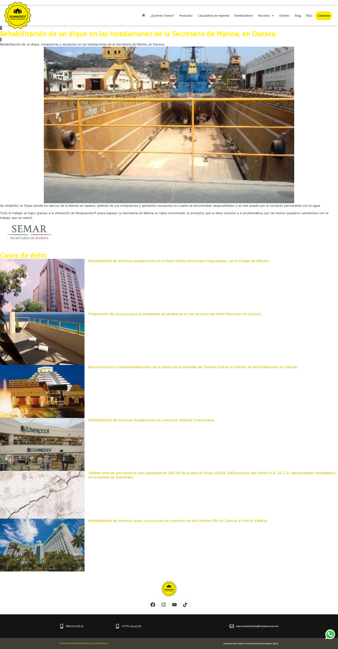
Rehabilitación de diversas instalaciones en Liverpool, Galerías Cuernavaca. (151, 420)
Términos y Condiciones (95, 643)
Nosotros (264, 15)
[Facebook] (153, 604)
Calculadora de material (213, 15)
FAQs (309, 15)
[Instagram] (164, 604)
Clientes (284, 15)
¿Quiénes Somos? (162, 15)
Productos (186, 15)
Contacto (324, 15)
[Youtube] (174, 604)
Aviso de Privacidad (69, 643)
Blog (298, 15)
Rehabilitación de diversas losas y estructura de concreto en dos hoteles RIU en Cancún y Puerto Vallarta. (178, 521)
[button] (266, 15)
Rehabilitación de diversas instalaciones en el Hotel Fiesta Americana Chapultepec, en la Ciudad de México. (179, 261)
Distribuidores (243, 15)
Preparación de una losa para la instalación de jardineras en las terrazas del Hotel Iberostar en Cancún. (175, 314)
